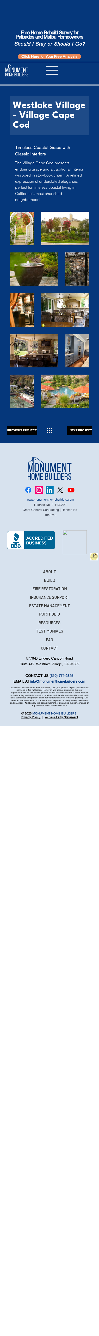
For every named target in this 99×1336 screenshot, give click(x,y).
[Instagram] (39, 490)
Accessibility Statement (61, 717)
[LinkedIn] (50, 490)
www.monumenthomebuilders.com (50, 499)
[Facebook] (28, 490)
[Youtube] (71, 490)
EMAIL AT (21, 681)
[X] (60, 490)
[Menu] (52, 70)
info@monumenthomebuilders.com (57, 681)
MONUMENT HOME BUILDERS (54, 713)
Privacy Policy (30, 717)
